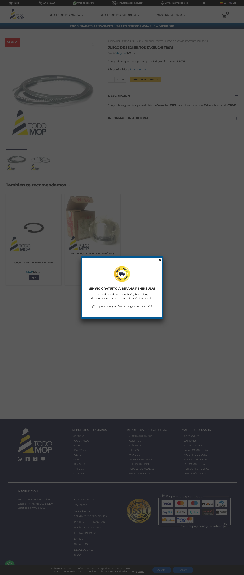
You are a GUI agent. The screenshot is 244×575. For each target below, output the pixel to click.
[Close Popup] (159, 260)
